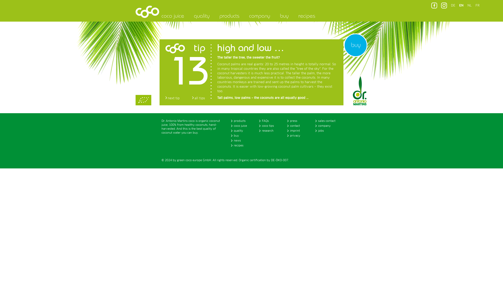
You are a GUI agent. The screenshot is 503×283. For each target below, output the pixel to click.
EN (461, 5)
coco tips (268, 126)
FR (477, 5)
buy (284, 16)
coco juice (173, 16)
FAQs (265, 121)
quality (202, 16)
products (229, 16)
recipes (306, 16)
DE (453, 5)
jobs (321, 131)
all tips (200, 98)
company (259, 16)
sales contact (326, 121)
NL (469, 5)
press (293, 121)
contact (295, 126)
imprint (295, 131)
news (237, 140)
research (268, 131)
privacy (295, 135)
